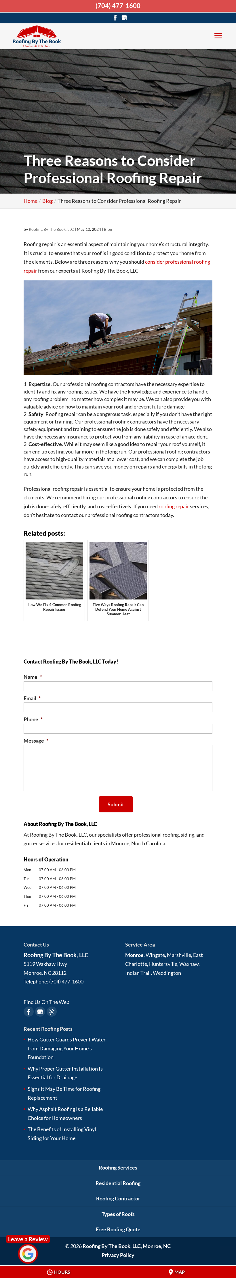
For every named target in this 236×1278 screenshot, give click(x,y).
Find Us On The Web (46, 1002)
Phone (33, 719)
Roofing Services (118, 1167)
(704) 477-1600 (118, 6)
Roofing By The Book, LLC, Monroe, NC (127, 1246)
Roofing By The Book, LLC (51, 229)
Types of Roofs (118, 1214)
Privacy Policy (118, 1255)
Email (32, 698)
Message (36, 740)
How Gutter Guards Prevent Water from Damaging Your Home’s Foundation (67, 1048)
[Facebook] (115, 17)
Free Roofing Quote (118, 1229)
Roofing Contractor (118, 1198)
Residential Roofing (118, 1183)
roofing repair (174, 506)
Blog (108, 229)
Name (33, 677)
